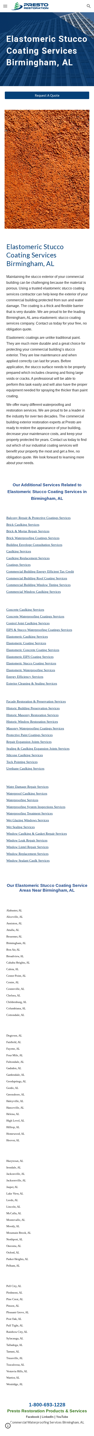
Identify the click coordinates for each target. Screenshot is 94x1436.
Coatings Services (18, 564)
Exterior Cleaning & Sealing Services (31, 683)
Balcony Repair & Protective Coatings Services (38, 518)
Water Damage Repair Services (27, 786)
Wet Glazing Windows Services (27, 820)
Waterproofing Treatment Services (29, 813)
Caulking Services (18, 551)
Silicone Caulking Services (24, 755)
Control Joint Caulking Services (28, 623)
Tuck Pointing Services (22, 762)
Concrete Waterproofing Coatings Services (35, 616)
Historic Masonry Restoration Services (32, 715)
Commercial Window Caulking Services (33, 591)
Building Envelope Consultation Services (34, 545)
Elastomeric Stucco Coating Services (31, 663)
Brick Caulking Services (22, 524)
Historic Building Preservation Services (33, 708)
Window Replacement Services (27, 854)
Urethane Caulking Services (25, 768)
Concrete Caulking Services (25, 609)
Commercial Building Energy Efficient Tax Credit (40, 571)
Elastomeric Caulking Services (27, 636)
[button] (5, 6)
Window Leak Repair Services (26, 840)
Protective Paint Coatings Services (29, 735)
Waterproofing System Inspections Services (35, 807)
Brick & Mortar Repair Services (27, 531)
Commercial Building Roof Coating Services (36, 578)
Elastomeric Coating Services (26, 643)
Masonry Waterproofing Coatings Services (35, 728)
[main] (47, 49)
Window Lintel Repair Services (27, 847)
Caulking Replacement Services (28, 558)
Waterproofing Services (22, 800)
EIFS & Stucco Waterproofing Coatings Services (39, 630)
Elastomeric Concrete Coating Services (32, 650)
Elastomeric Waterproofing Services (30, 670)
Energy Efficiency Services (24, 676)
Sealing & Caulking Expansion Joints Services (38, 748)
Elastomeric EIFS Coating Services (30, 657)
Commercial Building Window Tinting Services (38, 585)
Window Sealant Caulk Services (28, 860)
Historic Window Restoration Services (32, 721)
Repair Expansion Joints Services (29, 742)
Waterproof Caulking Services (26, 793)
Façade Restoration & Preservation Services (36, 701)
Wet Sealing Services (20, 827)
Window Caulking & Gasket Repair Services (36, 833)
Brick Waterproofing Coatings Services (32, 538)
